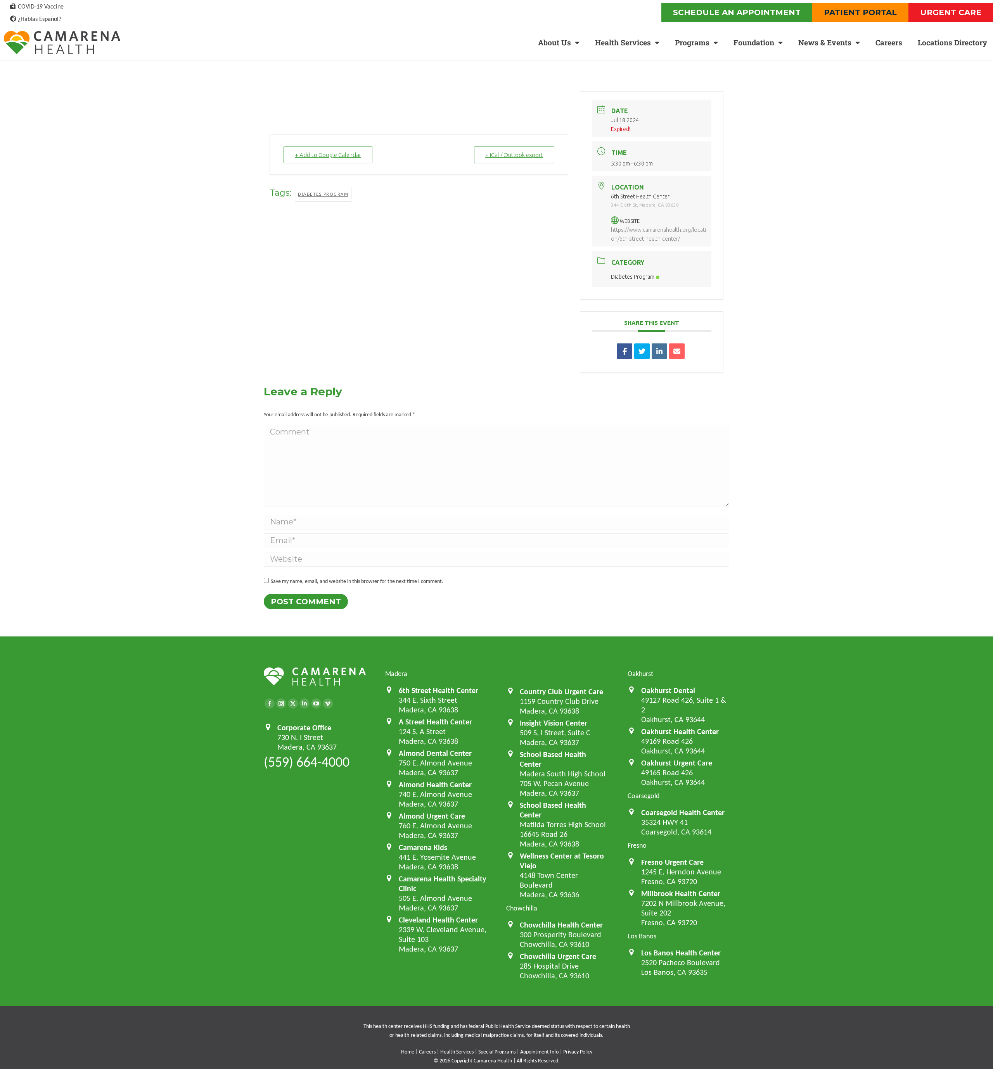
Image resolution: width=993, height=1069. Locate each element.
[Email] (677, 351)
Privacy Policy (577, 1051)
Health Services (623, 42)
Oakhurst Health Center (680, 731)
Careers (888, 42)
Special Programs (497, 1051)
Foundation (754, 42)
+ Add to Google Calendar (328, 155)
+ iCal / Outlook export (514, 155)
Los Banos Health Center (681, 952)
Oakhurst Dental (668, 690)
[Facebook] (270, 703)
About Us (554, 42)
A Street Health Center (435, 721)
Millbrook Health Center (680, 893)
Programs (692, 42)
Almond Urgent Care (432, 816)
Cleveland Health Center (438, 919)
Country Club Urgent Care (561, 691)
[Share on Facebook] (624, 351)
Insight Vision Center (553, 723)
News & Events (824, 42)
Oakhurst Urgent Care (676, 762)
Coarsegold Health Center (683, 812)
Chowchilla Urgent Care (558, 956)
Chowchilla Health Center (561, 924)
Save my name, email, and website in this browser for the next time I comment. (357, 581)
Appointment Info (539, 1051)
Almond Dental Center (435, 753)
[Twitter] (293, 703)
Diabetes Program (323, 194)
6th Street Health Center (438, 690)
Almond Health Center (435, 784)
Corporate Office (304, 727)
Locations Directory (952, 42)
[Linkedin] (659, 351)
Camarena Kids (423, 847)
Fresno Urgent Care (672, 862)
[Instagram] (281, 703)
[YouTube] (316, 703)
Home (407, 1051)
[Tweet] (642, 351)
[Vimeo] (328, 703)
